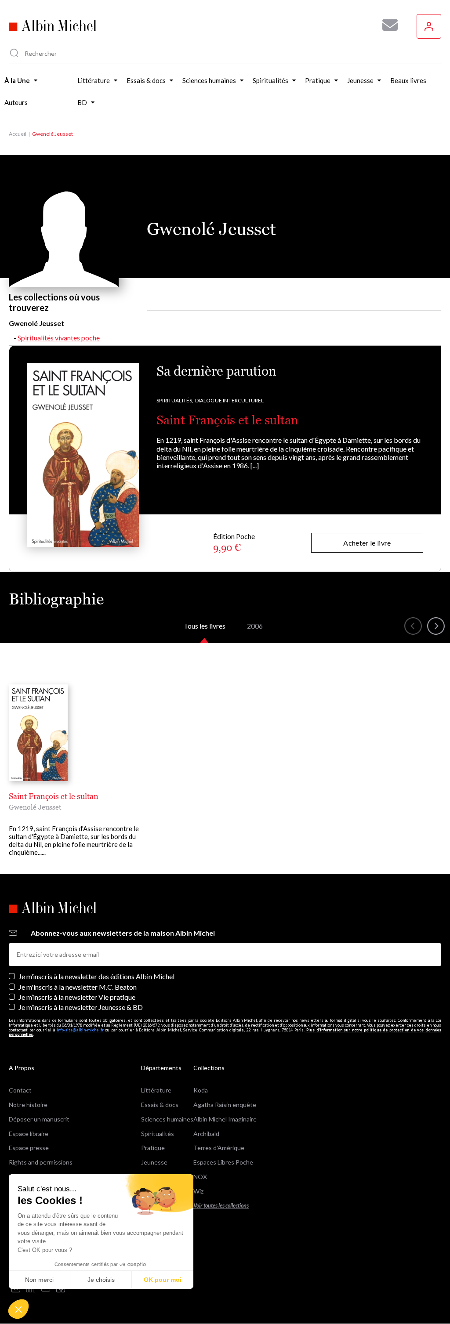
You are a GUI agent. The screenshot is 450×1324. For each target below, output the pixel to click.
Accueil (17, 133)
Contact (20, 1090)
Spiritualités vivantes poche (59, 337)
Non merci (39, 1279)
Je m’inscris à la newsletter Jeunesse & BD (80, 1007)
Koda (200, 1090)
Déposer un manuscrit (39, 1119)
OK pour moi (162, 1279)
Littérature (156, 1090)
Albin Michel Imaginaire (225, 1119)
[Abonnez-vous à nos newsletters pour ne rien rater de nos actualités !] (386, 25)
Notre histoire (28, 1104)
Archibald (206, 1133)
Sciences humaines (167, 1119)
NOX (200, 1176)
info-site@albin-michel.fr (80, 1029)
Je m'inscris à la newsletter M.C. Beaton (77, 987)
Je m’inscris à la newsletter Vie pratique (76, 997)
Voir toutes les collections (221, 1205)
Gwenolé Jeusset (35, 807)
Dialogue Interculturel (229, 400)
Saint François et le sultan (227, 420)
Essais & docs (159, 1104)
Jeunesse (154, 1162)
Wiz (198, 1191)
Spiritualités (157, 1133)
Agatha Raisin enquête (224, 1104)
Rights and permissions (41, 1162)
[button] (18, 1309)
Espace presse (29, 1147)
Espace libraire (28, 1133)
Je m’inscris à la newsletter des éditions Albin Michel (96, 976)
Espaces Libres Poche (223, 1162)
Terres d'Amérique (218, 1147)
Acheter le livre (367, 543)
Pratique (153, 1147)
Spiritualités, (175, 400)
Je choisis (101, 1279)
